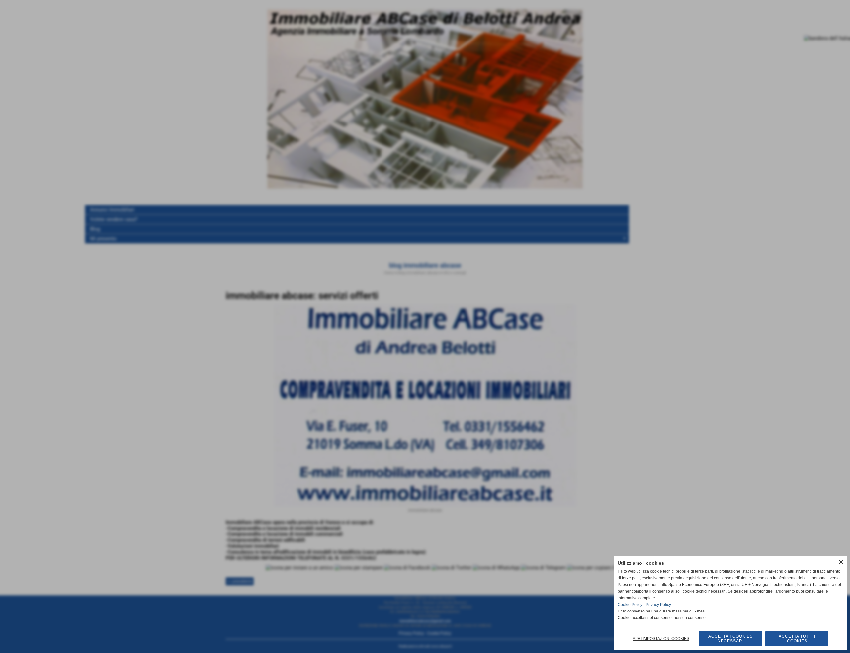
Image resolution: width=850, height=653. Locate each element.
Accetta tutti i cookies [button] (797, 638)
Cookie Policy (630, 604)
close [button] (841, 562)
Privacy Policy (658, 604)
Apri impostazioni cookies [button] (661, 638)
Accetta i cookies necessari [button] (730, 638)
